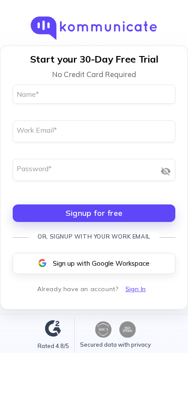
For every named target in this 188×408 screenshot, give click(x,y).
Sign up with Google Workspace (101, 263)
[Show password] (166, 171)
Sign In (135, 289)
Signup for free (94, 213)
